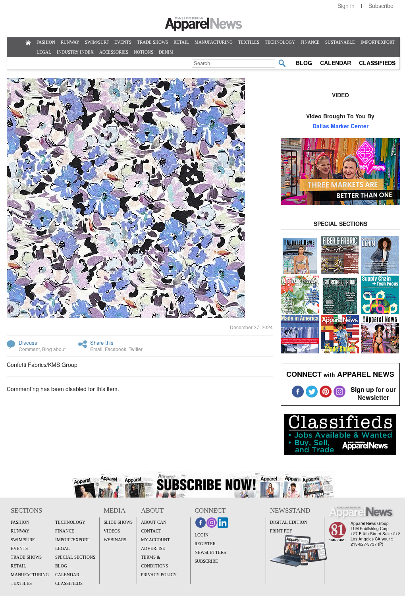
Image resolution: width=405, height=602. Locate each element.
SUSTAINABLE (340, 42)
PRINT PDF (281, 531)
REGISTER (205, 543)
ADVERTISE (153, 548)
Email (96, 348)
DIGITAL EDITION (288, 522)
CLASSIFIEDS (377, 63)
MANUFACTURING (214, 42)
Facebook (115, 348)
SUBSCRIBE (206, 561)
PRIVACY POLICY (159, 574)
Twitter (136, 348)
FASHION (46, 42)
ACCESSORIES (113, 52)
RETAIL (181, 42)
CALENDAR (335, 63)
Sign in (346, 6)
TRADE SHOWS (152, 42)
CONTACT (151, 531)
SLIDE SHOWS (118, 522)
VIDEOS (112, 531)
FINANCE (310, 42)
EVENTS (122, 42)
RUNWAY (70, 42)
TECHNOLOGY (280, 42)
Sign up (362, 389)
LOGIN (201, 535)
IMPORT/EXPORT (378, 42)
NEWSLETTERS (210, 552)
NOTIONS (143, 52)
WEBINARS (115, 539)
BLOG (304, 63)
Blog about (54, 348)
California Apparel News (203, 24)
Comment (29, 348)
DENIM (166, 52)
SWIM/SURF (97, 42)
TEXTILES (248, 42)
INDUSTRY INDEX (75, 52)
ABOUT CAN (153, 522)
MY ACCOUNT (155, 539)
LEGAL (44, 52)
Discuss (28, 342)
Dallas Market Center (340, 126)
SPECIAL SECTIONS (75, 557)
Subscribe (380, 6)
